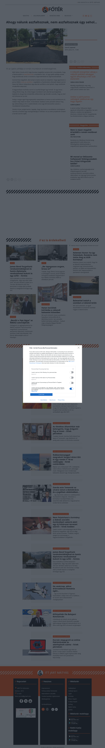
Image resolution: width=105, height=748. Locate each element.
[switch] (72, 372)
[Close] (79, 348)
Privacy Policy (61, 400)
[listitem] (52, 369)
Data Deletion (44, 400)
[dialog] (52, 374)
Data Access (52, 400)
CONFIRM (41, 394)
